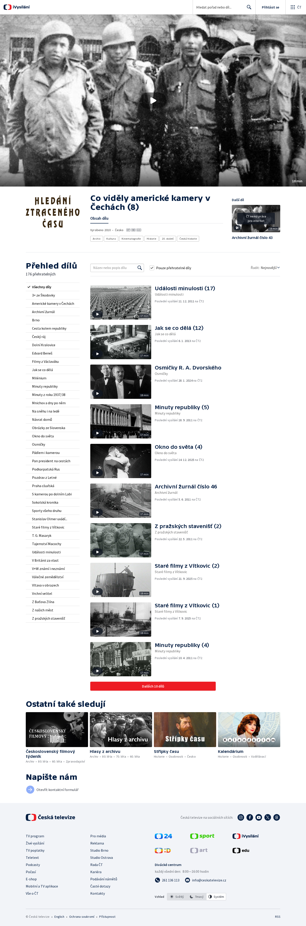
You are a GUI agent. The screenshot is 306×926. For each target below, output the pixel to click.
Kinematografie (131, 238)
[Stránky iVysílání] (246, 837)
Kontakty (97, 893)
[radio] (53, 287)
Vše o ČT (32, 893)
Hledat (249, 7)
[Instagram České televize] (240, 817)
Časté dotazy (100, 886)
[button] (153, 101)
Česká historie (188, 238)
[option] (177, 896)
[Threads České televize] (276, 817)
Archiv (97, 238)
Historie (151, 238)
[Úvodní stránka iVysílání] (21, 7)
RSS (277, 917)
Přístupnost (107, 917)
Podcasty (33, 864)
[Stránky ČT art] (198, 852)
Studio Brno (99, 850)
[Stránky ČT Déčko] (163, 852)
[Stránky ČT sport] (202, 837)
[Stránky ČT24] (163, 837)
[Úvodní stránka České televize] (51, 817)
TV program (35, 836)
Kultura (111, 238)
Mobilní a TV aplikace (42, 886)
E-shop (31, 879)
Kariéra (95, 872)
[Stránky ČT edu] (241, 852)
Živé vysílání (35, 843)
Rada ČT (96, 864)
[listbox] (196, 896)
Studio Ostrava (101, 857)
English (59, 917)
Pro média (98, 836)
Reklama (97, 843)
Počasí (31, 872)
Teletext (32, 857)
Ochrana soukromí (81, 917)
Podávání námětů (103, 879)
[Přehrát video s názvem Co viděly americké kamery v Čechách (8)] (153, 100)
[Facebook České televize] (249, 817)
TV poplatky (35, 850)
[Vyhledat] (139, 267)
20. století (168, 238)
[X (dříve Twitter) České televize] (267, 817)
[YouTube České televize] (258, 817)
